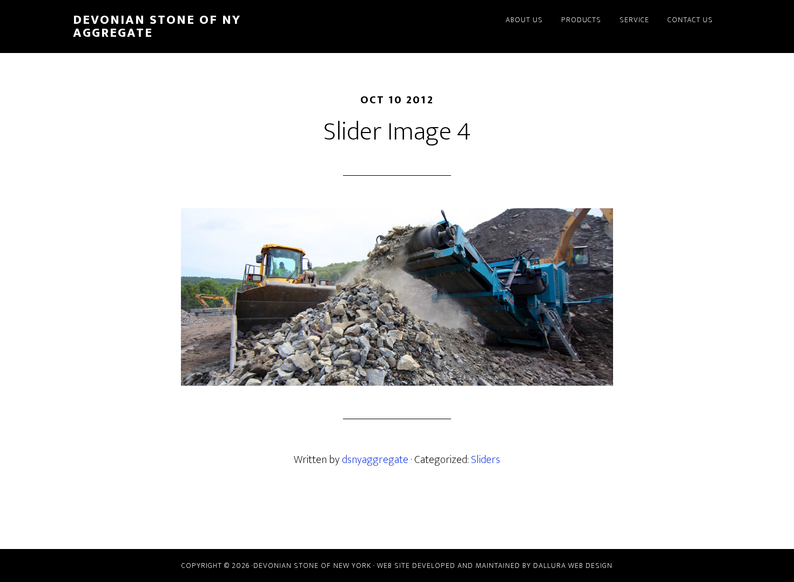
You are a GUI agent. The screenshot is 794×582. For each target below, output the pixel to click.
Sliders (485, 460)
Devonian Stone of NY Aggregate (157, 26)
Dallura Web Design (573, 565)
